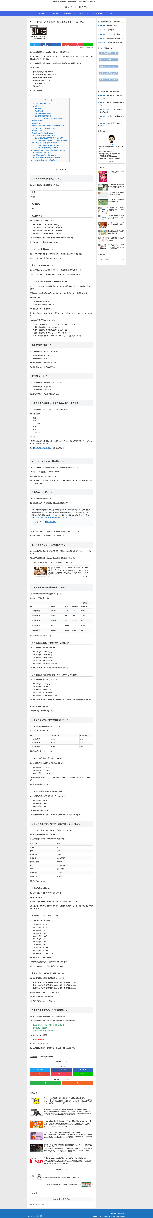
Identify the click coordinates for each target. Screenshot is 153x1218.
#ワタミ (38, 517)
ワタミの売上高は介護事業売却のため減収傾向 (48, 138)
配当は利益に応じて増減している (44, 155)
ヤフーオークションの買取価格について (43, 128)
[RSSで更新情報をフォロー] (77, 1083)
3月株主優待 (42, 1056)
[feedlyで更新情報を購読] (45, 1083)
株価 (35, 106)
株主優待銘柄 (34, 1056)
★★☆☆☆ (101, 38)
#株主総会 (44, 517)
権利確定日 (37, 108)
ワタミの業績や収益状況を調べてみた (43, 135)
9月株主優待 (50, 1056)
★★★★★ (101, 25)
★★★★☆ (101, 30)
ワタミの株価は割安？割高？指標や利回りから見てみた (48, 150)
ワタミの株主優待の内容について (41, 103)
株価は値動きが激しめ (41, 152)
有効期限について (36, 123)
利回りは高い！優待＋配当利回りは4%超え (47, 157)
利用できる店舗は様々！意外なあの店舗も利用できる (47, 125)
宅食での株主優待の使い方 (42, 116)
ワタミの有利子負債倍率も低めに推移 (45, 148)
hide (53, 100)
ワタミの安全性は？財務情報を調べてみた (44, 143)
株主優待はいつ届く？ (38, 121)
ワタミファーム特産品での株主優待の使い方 (47, 118)
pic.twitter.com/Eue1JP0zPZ (57, 517)
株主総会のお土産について (39, 130)
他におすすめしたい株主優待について (43, 133)
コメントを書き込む (61, 1199)
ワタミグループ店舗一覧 (42, 448)
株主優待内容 (38, 111)
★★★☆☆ (101, 34)
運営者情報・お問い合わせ (117, 1213)
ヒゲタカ (111, 144)
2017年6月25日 (51, 522)
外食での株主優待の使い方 (42, 113)
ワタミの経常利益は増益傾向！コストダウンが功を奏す (51, 140)
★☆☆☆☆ (101, 43)
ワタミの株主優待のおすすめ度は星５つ (44, 160)
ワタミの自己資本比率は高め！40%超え (46, 145)
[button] (123, 259)
